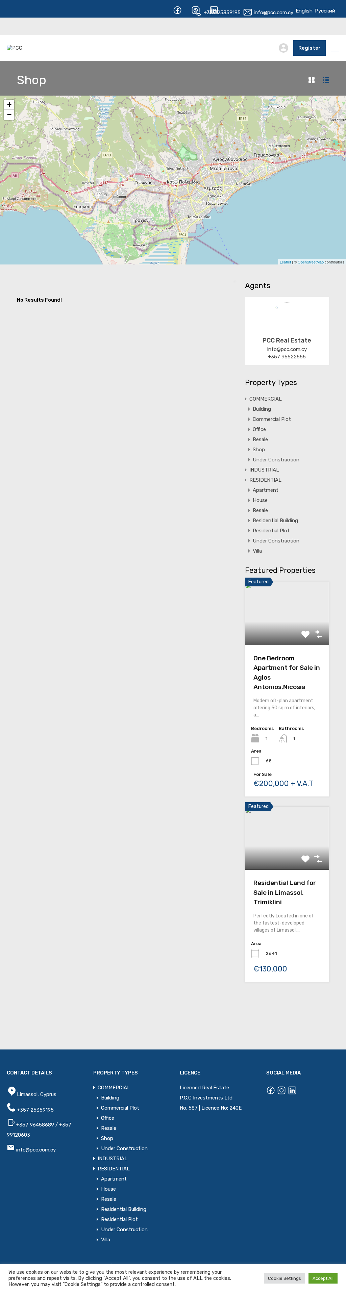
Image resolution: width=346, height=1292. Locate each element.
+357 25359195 (221, 12)
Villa (257, 551)
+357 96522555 (287, 357)
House (260, 500)
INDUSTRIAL (264, 470)
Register (309, 48)
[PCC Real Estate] (287, 329)
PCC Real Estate (287, 340)
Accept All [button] (323, 1278)
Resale (260, 439)
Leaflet (285, 261)
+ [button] (9, 104)
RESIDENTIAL (265, 480)
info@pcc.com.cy (272, 12)
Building (262, 409)
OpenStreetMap (311, 261)
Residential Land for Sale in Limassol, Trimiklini (284, 892)
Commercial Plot (272, 419)
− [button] (9, 114)
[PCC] (14, 48)
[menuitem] (304, 11)
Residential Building (275, 520)
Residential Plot (271, 531)
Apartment (265, 490)
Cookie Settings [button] (284, 1278)
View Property (287, 632)
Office (259, 429)
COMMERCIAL (265, 399)
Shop (259, 450)
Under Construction (276, 460)
